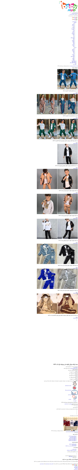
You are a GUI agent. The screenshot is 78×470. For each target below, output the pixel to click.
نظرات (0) (74, 400)
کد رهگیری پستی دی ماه (72, 438)
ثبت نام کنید (66, 403)
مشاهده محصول (75, 93)
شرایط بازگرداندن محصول (72, 444)
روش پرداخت (74, 449)
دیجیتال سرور (42, 463)
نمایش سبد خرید (72, 14)
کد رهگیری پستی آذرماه (72, 437)
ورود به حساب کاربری (75, 13)
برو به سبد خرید (68, 431)
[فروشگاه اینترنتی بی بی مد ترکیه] (67, 11)
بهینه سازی (47, 463)
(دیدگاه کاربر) (75, 367)
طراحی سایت (51, 463)
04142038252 (71, 456)
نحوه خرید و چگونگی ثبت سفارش (71, 450)
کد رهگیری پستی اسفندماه (72, 440)
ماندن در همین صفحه (74, 431)
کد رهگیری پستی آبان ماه (72, 436)
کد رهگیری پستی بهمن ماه (72, 439)
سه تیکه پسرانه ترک (73, 368)
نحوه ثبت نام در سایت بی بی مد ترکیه (71, 445)
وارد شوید (71, 403)
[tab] (43, 400)
